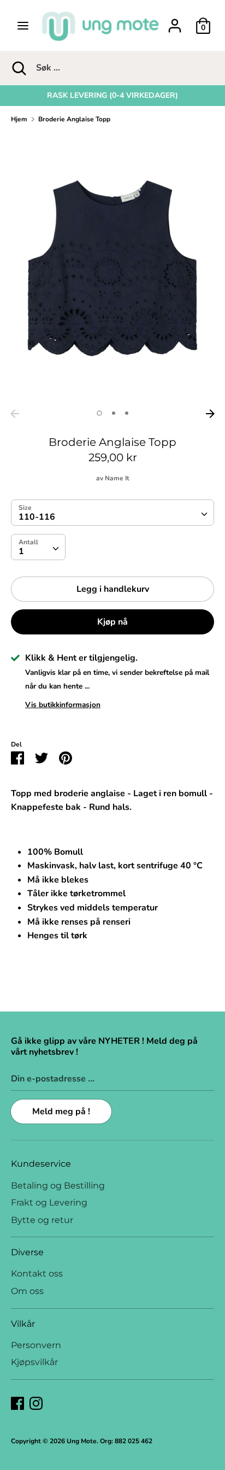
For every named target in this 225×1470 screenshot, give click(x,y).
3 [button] (126, 413)
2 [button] (113, 413)
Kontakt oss (37, 1273)
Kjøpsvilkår (34, 1362)
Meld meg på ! (61, 1112)
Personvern (36, 1345)
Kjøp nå (112, 622)
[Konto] (175, 21)
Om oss (27, 1291)
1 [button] (99, 413)
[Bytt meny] (23, 25)
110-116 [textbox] (37, 517)
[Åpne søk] (18, 67)
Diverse (27, 1252)
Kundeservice (41, 1164)
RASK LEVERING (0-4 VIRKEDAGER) (112, 95)
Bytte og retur (42, 1220)
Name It (117, 478)
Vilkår (23, 1324)
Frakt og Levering (49, 1202)
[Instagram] (36, 1403)
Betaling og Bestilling (58, 1185)
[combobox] (112, 512)
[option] (112, 95)
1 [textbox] (21, 551)
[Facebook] (17, 1403)
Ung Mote (82, 1441)
